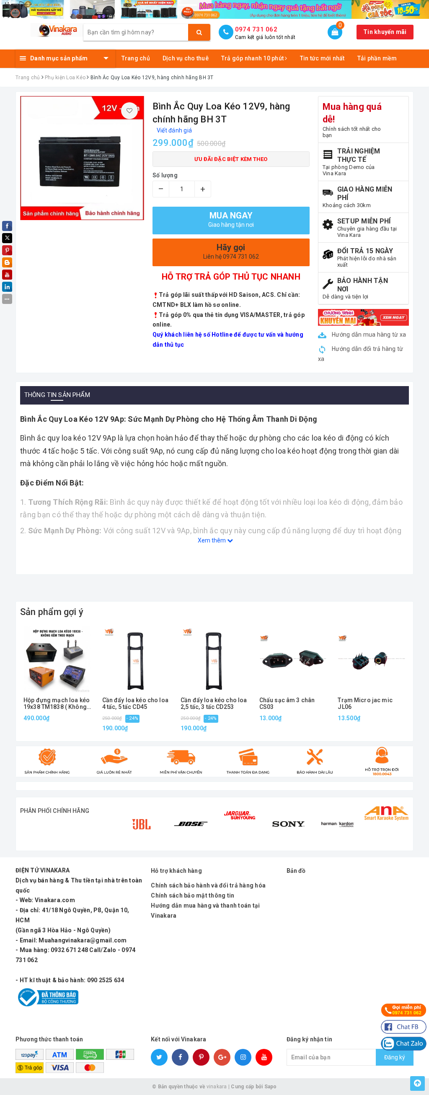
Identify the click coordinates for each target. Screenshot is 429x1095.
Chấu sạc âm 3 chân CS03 (287, 703)
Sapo (270, 1087)
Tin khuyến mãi (385, 32)
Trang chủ (135, 58)
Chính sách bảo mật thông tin (192, 895)
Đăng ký (394, 1057)
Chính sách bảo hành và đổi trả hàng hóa (208, 885)
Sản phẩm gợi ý (51, 612)
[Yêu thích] (129, 110)
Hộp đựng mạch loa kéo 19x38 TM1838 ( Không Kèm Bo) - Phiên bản (56, 703)
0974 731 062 (256, 29)
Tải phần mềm (377, 58)
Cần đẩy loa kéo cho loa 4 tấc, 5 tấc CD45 (135, 703)
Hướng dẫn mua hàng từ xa (368, 334)
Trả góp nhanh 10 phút (253, 58)
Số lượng (165, 175)
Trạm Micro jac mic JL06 (365, 703)
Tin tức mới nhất (322, 58)
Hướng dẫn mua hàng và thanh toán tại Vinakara (205, 910)
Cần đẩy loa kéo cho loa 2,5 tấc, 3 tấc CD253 (214, 703)
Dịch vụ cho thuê (186, 58)
